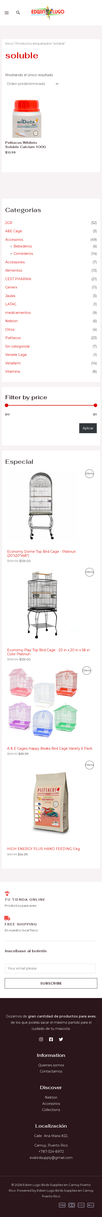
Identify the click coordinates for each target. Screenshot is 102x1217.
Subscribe (51, 983)
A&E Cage (13, 231)
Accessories (15, 262)
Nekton (11, 321)
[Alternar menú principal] (6, 13)
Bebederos (23, 246)
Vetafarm (13, 363)
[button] (18, 13)
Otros (9, 329)
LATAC (10, 304)
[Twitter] (61, 1039)
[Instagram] (41, 1039)
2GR (8, 223)
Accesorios (14, 239)
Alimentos (13, 270)
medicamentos (18, 313)
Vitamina (12, 371)
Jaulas (10, 296)
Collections (51, 1110)
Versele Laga (16, 355)
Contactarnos (51, 1071)
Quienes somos (51, 1065)
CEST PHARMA (18, 279)
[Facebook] (51, 1039)
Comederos (23, 253)
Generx (11, 287)
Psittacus (13, 338)
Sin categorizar (17, 346)
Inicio (9, 43)
